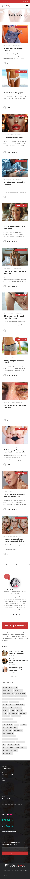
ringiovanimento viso (8, 741)
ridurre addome (7, 730)
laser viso (19, 710)
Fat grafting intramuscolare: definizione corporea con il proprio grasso (18, 660)
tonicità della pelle (13, 744)
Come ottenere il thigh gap (13, 93)
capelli (4, 696)
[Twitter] (26, 1)
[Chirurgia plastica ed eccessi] (15, 123)
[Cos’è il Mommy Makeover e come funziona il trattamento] (15, 435)
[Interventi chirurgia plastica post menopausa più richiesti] (15, 525)
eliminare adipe (14, 701)
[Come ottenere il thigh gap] (15, 78)
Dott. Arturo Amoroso (12, 63)
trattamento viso (7, 753)
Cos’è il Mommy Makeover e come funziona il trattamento (14, 451)
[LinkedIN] (23, 1)
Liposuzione (6, 716)
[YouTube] (28, 1)
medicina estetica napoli (9, 721)
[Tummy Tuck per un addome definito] (15, 346)
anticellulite (18, 690)
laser (12, 710)
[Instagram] (21, 1)
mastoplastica (16, 716)
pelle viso (23, 724)
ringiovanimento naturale (9, 739)
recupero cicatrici (12, 727)
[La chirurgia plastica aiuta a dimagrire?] (15, 34)
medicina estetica (7, 719)
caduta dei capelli (20, 693)
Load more (14, 676)
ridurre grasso (18, 730)
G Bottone (25, 870)
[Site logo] (7, 5)
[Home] (15, 865)
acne (15, 687)
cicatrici (5, 701)
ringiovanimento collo (9, 736)
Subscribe (16, 853)
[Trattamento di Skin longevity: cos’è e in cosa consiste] (15, 480)
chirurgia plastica (7, 699)
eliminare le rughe (19, 704)
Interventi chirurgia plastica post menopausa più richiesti (13, 540)
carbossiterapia (13, 696)
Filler (4, 707)
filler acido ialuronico (15, 707)
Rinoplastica (20, 741)
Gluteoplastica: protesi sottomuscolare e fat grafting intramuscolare (17, 669)
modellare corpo (7, 724)
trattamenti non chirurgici (10, 750)
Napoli (16, 724)
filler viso (5, 710)
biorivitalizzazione (8, 693)
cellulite (23, 696)
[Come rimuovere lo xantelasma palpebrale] (15, 391)
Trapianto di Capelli (20, 747)
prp (3, 727)
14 (7, 567)
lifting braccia (13, 713)
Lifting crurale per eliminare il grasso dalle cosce (13, 317)
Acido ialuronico (7, 687)
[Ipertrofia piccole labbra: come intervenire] (15, 257)
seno (4, 744)
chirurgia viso (19, 699)
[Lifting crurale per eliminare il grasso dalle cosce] (15, 301)
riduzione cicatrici (8, 733)
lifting (4, 713)
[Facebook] (19, 1)
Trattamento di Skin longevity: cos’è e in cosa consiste (14, 495)
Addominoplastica (7, 690)
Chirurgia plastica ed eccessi (13, 137)
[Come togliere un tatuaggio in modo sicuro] (15, 168)
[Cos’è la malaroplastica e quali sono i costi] (15, 212)
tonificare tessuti (8, 747)
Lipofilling (22, 713)
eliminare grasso (7, 704)
